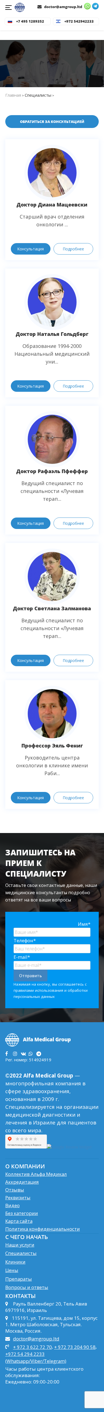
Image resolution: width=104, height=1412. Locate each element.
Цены (11, 1270)
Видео (12, 1205)
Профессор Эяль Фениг (52, 745)
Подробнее (73, 248)
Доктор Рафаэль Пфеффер (52, 471)
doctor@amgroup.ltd (62, 6)
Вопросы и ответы (26, 1287)
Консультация (30, 248)
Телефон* (25, 940)
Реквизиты (18, 1197)
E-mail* (22, 957)
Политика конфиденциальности (42, 1229)
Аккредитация (22, 1182)
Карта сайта (18, 1221)
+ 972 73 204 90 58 (75, 1347)
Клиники (15, 1262)
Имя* (84, 924)
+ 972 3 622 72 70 (32, 1347)
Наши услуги (19, 1245)
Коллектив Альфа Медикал (36, 1174)
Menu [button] (9, 8)
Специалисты (21, 1253)
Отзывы (14, 1189)
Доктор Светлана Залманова (52, 608)
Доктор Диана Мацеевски (52, 204)
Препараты (18, 1279)
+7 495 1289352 (30, 21)
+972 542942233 (79, 21)
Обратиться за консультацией (52, 121)
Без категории (21, 1213)
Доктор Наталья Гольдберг (52, 334)
